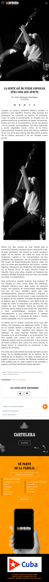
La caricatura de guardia (37, 482)
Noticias (30, 489)
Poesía (6, 484)
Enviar (45, 406)
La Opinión (31, 484)
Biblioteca (7, 494)
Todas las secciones (11, 479)
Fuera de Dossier (18, 380)
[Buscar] (47, 3)
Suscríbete (24, 499)
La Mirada (7, 487)
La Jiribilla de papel (11, 482)
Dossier (6, 489)
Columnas (31, 492)
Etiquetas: (6, 380)
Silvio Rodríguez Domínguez (26, 97)
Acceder (24, 443)
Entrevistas (8, 492)
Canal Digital (32, 487)
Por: (13, 97)
